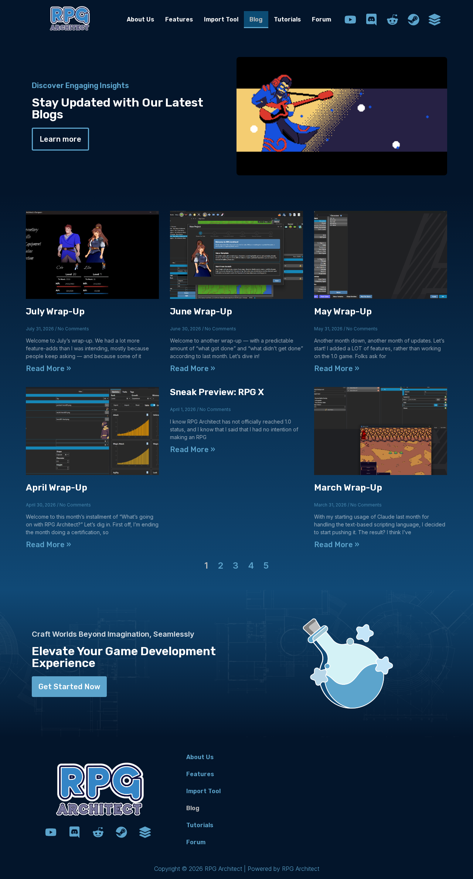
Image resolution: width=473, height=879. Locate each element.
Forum (321, 19)
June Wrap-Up (201, 311)
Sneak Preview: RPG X (217, 392)
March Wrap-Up (348, 487)
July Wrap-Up (55, 311)
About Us (140, 19)
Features (179, 19)
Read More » (48, 368)
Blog (256, 19)
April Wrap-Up (56, 487)
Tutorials (287, 19)
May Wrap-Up (343, 311)
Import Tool (221, 19)
